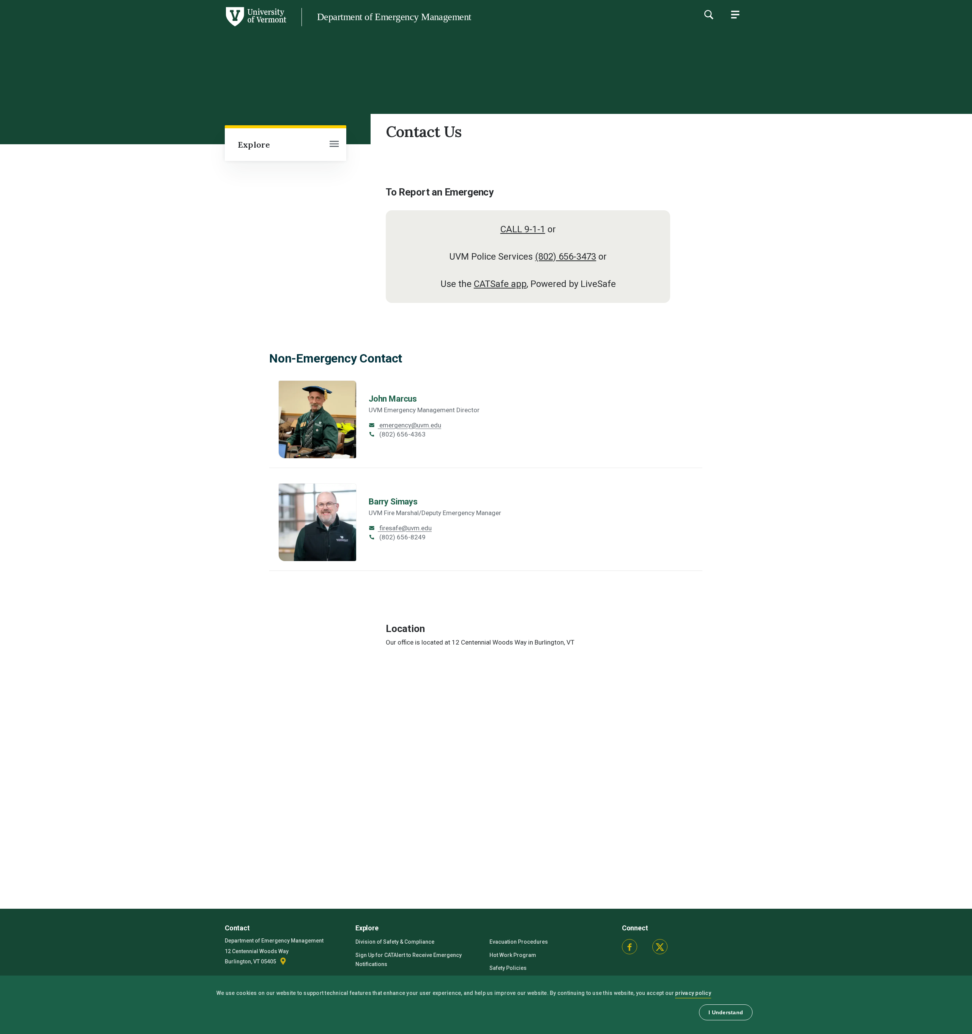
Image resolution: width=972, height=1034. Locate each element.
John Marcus (393, 399)
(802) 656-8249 (402, 537)
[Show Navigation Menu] (735, 14)
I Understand (725, 1012)
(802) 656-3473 (565, 256)
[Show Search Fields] (708, 14)
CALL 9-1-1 (522, 229)
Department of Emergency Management (394, 16)
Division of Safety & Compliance (394, 942)
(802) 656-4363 (402, 434)
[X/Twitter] (659, 946)
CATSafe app (500, 284)
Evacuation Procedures (518, 942)
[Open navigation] (334, 144)
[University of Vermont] (143, 26)
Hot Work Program (512, 955)
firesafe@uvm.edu (405, 528)
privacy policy (693, 993)
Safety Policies (508, 968)
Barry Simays (393, 501)
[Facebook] (629, 946)
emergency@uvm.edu (409, 425)
